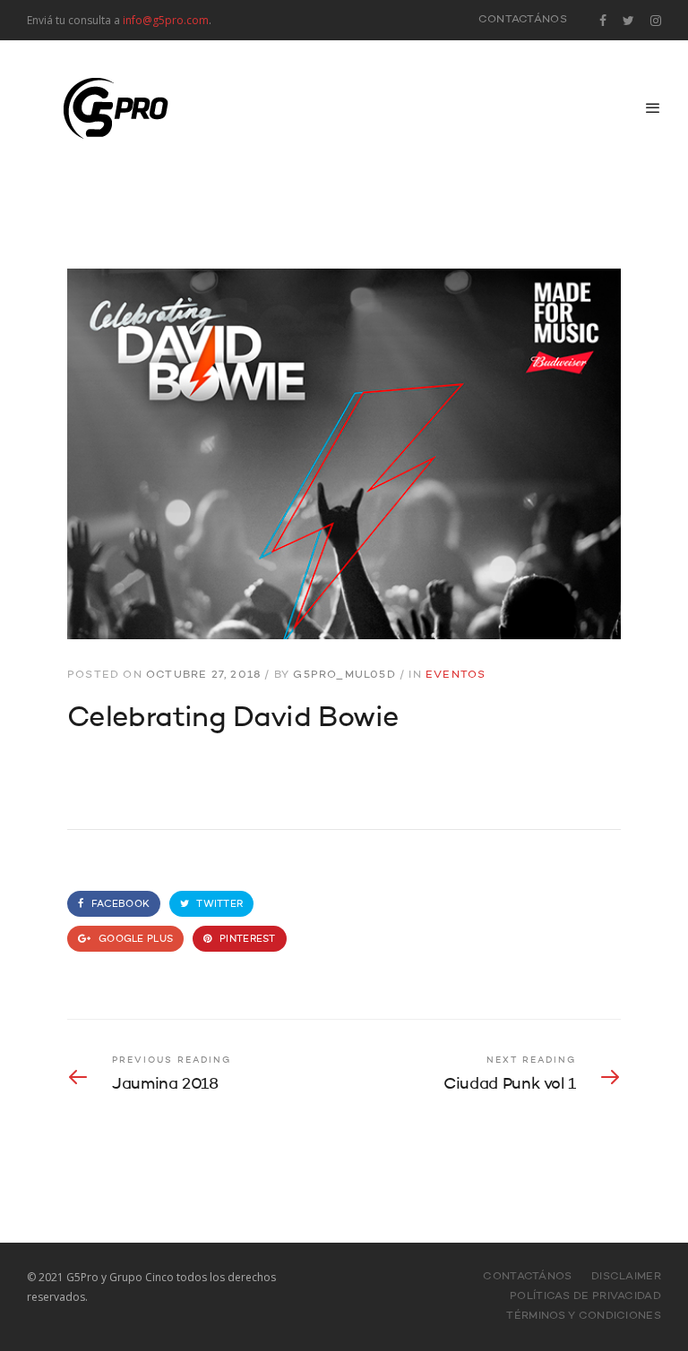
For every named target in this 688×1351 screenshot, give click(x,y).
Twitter (218, 905)
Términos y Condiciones (583, 1316)
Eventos (456, 675)
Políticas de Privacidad (585, 1296)
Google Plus (134, 940)
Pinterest (246, 940)
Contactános (522, 19)
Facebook (119, 905)
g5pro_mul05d (344, 675)
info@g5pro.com (166, 20)
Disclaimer (626, 1276)
